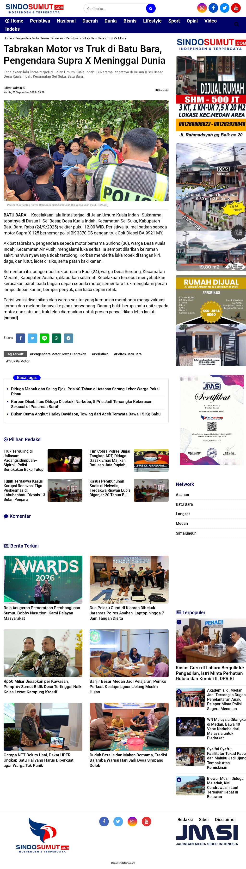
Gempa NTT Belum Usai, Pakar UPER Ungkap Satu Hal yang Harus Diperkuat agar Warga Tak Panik (39, 760)
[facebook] (213, 8)
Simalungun (186, 533)
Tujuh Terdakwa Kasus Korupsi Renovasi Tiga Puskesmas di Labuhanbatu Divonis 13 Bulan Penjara (24, 490)
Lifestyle (152, 21)
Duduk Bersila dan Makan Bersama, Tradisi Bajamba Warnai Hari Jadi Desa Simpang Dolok (128, 760)
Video (210, 21)
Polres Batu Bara (92, 38)
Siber (204, 819)
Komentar (163, 90)
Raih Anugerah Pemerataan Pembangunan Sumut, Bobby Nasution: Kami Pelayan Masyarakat (42, 613)
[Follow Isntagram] (132, 821)
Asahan (182, 494)
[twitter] (224, 8)
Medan (182, 523)
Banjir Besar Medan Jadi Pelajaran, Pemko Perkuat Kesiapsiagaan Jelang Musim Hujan (128, 686)
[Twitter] (32, 338)
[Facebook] (20, 338)
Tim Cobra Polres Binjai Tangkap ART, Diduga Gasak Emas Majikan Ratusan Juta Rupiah (110, 458)
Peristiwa (40, 21)
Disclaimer (225, 819)
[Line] (44, 338)
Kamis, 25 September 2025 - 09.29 (24, 92)
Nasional (66, 21)
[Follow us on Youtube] (146, 821)
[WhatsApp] (56, 338)
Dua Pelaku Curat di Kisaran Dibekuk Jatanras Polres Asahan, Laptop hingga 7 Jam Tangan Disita (127, 613)
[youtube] (236, 8)
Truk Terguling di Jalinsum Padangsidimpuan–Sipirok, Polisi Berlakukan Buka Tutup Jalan (23, 462)
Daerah (90, 21)
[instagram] (202, 8)
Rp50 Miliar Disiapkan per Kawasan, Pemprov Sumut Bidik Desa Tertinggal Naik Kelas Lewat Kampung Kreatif (42, 686)
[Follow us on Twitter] (118, 821)
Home (16, 21)
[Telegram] (68, 338)
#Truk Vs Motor (18, 361)
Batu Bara (184, 504)
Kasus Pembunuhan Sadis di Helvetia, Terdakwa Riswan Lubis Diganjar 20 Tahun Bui (110, 488)
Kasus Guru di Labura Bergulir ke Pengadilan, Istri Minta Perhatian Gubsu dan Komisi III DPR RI (210, 673)
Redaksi (185, 819)
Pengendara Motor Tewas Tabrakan (39, 38)
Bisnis (129, 21)
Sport (174, 21)
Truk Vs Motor (116, 38)
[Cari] (236, 24)
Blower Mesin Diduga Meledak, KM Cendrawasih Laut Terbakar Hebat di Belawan (225, 787)
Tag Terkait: (15, 354)
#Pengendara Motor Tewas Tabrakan (58, 354)
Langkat (183, 514)
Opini (192, 21)
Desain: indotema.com (123, 863)
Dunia (111, 21)
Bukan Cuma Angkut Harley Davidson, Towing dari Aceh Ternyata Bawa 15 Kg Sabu (85, 414)
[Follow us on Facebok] (104, 821)
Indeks (12, 29)
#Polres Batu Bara (128, 354)
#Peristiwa (100, 354)
